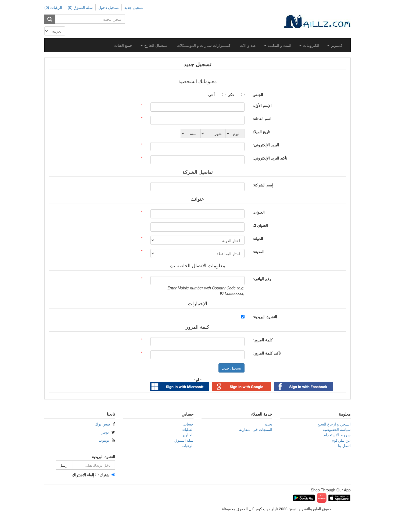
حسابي (187, 424)
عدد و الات (248, 45)
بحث (268, 424)
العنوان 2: (260, 225)
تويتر (105, 432)
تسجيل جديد (133, 7)
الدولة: (258, 238)
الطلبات (187, 429)
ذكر (231, 94)
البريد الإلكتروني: (266, 144)
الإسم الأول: (262, 105)
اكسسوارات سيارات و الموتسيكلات (204, 45)
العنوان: (259, 212)
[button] (334, 45)
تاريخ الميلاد (261, 131)
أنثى (211, 94)
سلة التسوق (183, 440)
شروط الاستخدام (337, 434)
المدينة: (258, 251)
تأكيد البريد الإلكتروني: (270, 158)
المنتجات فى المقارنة (255, 429)
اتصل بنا (344, 445)
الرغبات (187, 445)
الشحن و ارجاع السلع (334, 424)
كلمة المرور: (263, 339)
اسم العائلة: (262, 118)
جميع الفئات (123, 45)
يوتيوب (104, 440)
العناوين (187, 434)
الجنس (258, 94)
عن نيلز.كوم (341, 440)
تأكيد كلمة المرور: (267, 353)
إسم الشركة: (263, 184)
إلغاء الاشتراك (83, 474)
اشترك (105, 474)
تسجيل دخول (108, 7)
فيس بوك (102, 424)
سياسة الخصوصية (337, 429)
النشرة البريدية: (265, 316)
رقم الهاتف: (262, 278)
